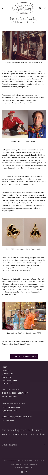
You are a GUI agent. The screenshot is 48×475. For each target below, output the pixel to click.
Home (4, 367)
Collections (8, 374)
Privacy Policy (17, 465)
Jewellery (7, 370)
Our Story (6, 377)
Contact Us (7, 384)
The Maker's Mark (9, 380)
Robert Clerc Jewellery (18, 461)
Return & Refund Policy (24, 467)
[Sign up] (43, 445)
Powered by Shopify (36, 461)
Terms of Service (30, 465)
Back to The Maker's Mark (25, 356)
